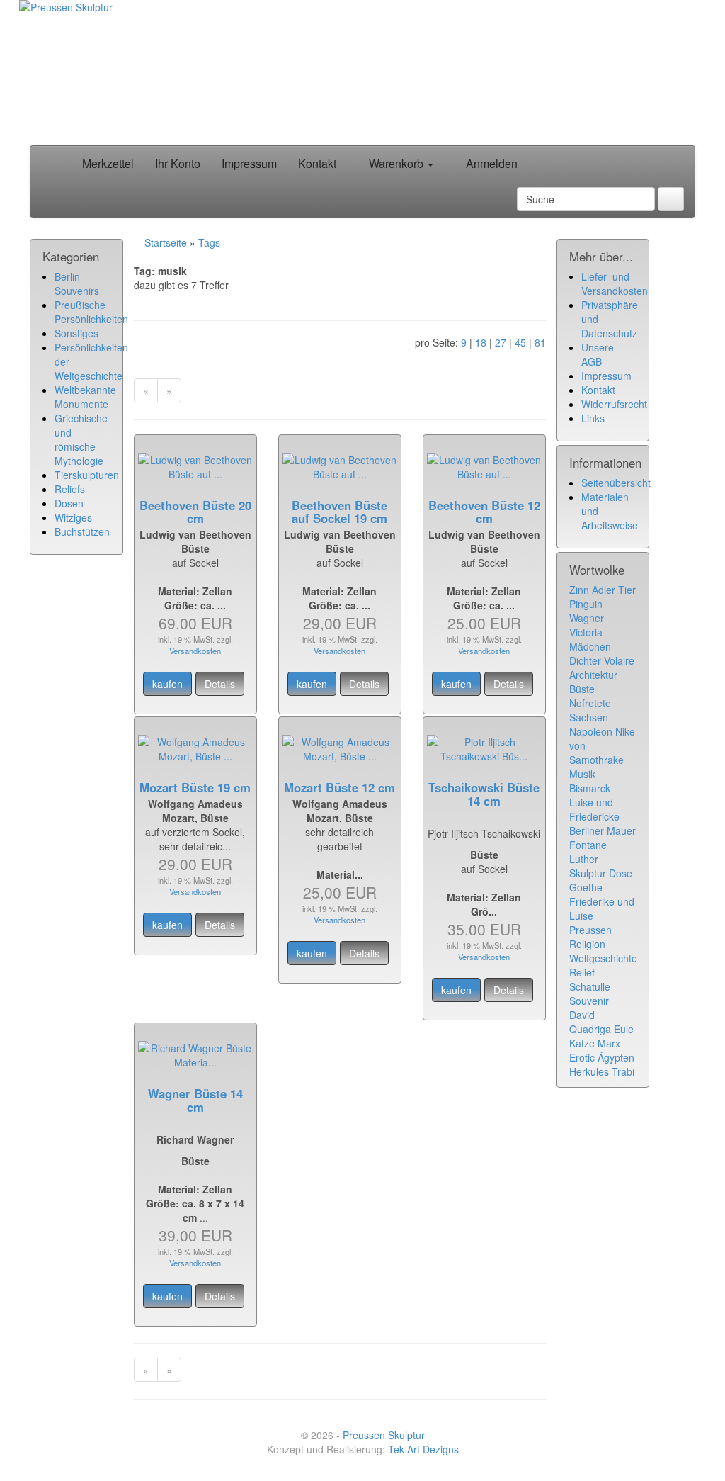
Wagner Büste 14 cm (195, 1100)
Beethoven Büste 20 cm (195, 511)
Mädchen (590, 646)
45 (520, 342)
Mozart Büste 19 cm (195, 787)
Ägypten (616, 1057)
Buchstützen (82, 531)
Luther (583, 859)
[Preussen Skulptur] (45, 163)
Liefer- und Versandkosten (614, 283)
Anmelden (490, 163)
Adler (603, 589)
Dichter (585, 660)
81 (540, 342)
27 (500, 342)
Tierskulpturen (87, 475)
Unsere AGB (597, 354)
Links (593, 418)
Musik (582, 774)
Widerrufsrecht (614, 404)
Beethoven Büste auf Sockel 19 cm (339, 511)
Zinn (579, 589)
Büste (582, 689)
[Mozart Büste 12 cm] (339, 747)
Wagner (586, 618)
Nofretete (590, 703)
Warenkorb (396, 163)
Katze (582, 1043)
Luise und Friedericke (594, 809)
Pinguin (586, 604)
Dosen (69, 503)
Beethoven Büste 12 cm (484, 511)
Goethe (586, 887)
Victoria (586, 632)
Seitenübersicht (616, 482)
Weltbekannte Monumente (85, 397)
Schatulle (589, 986)
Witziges (73, 517)
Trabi (623, 1071)
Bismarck (589, 788)
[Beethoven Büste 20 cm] (195, 465)
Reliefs (70, 489)
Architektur (593, 675)
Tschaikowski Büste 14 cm (484, 794)
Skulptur (587, 873)
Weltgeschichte (603, 958)
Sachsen (588, 717)
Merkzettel (106, 163)
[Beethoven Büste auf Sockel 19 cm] (339, 465)
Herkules (589, 1071)
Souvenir (589, 1000)
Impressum (249, 163)
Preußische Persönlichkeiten (91, 312)
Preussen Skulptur (384, 1435)
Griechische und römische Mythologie (81, 439)
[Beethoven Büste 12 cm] (484, 465)
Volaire (619, 660)
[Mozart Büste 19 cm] (195, 747)
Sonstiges (76, 333)
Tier (627, 589)
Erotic (582, 1057)
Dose (620, 873)
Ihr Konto (177, 163)
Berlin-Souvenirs (77, 283)
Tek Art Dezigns (423, 1449)
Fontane (588, 845)
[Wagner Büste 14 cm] (195, 1054)
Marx (609, 1043)
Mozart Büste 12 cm (339, 787)
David (582, 1015)
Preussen (590, 930)
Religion (587, 944)
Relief (582, 972)
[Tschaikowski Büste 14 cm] (484, 747)
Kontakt (317, 163)
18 (480, 342)
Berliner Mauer (602, 830)
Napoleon (590, 731)
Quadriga (590, 1029)
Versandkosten (195, 650)
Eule (624, 1029)
